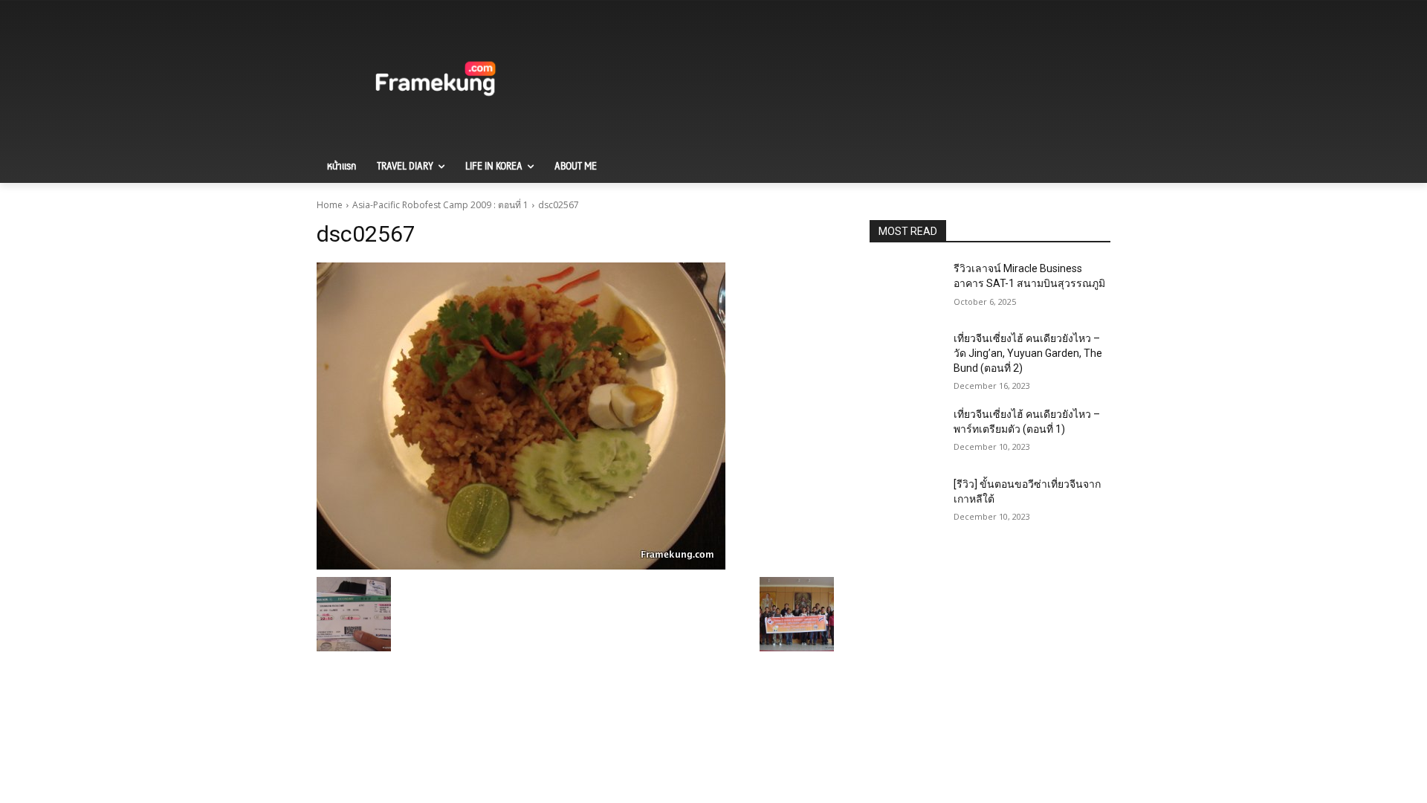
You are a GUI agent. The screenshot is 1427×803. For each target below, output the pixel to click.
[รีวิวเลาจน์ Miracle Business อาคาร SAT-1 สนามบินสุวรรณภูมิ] (906, 287)
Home (330, 205)
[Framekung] (435, 81)
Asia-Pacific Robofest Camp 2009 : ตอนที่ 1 (440, 205)
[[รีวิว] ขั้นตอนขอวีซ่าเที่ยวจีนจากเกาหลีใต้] (906, 502)
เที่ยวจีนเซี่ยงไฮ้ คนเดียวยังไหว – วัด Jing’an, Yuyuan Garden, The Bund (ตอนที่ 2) (1028, 352)
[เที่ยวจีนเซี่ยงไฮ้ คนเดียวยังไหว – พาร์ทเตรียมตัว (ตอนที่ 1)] (906, 432)
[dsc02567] (575, 416)
